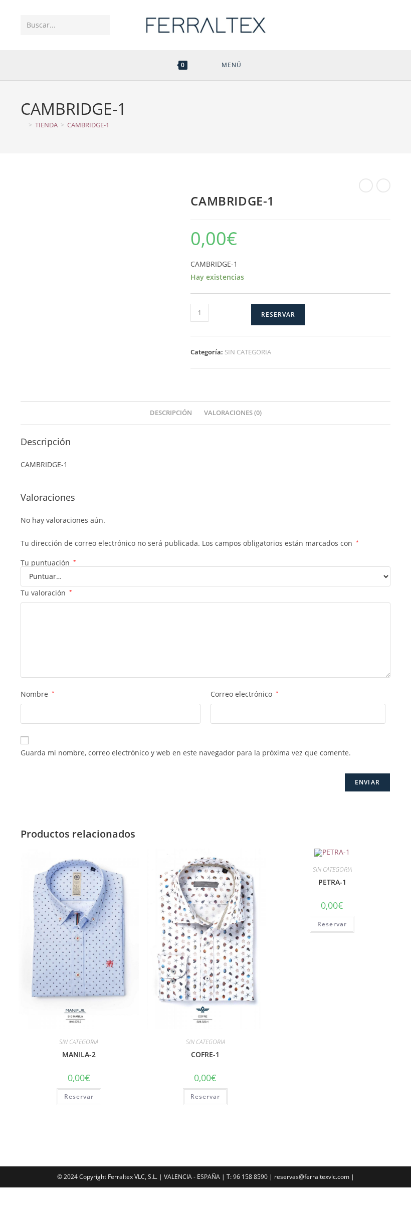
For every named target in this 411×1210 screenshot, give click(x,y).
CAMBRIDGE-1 (88, 124)
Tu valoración (46, 592)
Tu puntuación (48, 562)
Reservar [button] (79, 1096)
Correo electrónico (245, 694)
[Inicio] (23, 124)
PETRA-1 (332, 882)
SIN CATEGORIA (248, 351)
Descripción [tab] (171, 413)
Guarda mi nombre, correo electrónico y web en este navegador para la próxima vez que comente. (186, 752)
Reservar (278, 314)
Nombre (38, 694)
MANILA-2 (79, 1054)
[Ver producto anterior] (366, 185)
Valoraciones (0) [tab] (233, 413)
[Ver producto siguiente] (383, 185)
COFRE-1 (205, 1054)
